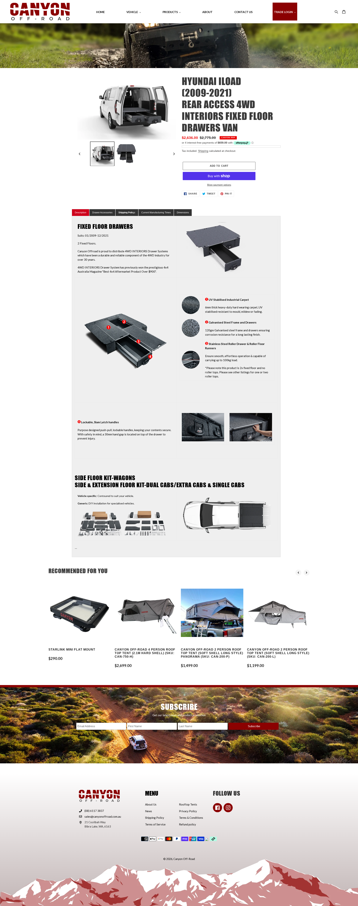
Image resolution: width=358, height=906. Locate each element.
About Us (150, 804)
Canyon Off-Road (184, 859)
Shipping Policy (154, 817)
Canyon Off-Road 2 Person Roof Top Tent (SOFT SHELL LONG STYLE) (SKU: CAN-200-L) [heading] (278, 653)
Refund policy (187, 824)
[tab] (126, 212)
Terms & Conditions (191, 817)
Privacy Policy (188, 811)
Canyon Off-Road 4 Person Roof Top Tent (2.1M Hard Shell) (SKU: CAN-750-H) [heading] (145, 653)
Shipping (203, 150)
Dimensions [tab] (183, 212)
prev (298, 573)
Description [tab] (80, 212)
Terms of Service (155, 824)
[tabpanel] (176, 386)
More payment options (219, 184)
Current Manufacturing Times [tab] (156, 212)
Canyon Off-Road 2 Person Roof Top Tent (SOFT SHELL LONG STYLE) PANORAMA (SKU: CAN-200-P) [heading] (212, 653)
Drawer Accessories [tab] (102, 212)
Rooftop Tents (188, 804)
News (148, 811)
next (307, 573)
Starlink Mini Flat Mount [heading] (71, 649)
